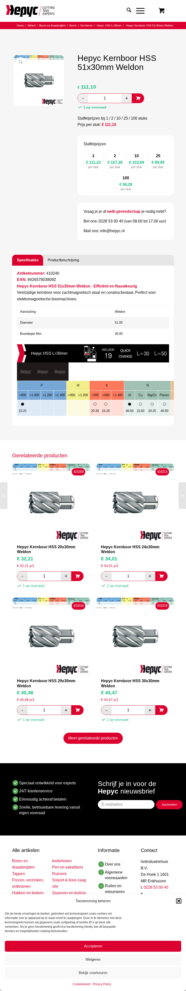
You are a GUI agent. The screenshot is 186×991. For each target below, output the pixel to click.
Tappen (18, 874)
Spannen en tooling (69, 893)
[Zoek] (126, 11)
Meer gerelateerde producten (93, 738)
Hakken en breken (28, 893)
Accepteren (93, 946)
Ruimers (59, 874)
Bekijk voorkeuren (93, 973)
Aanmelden (169, 804)
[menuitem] (126, 11)
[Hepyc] (30, 11)
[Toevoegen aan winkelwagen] (138, 98)
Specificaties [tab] (28, 260)
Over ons (112, 864)
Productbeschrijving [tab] (63, 260)
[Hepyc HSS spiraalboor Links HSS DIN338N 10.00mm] (4, 495)
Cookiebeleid (81, 984)
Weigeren (93, 959)
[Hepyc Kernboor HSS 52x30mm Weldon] (182, 495)
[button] (178, 901)
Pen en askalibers (67, 867)
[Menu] (138, 11)
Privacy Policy (102, 984)
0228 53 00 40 (156, 887)
